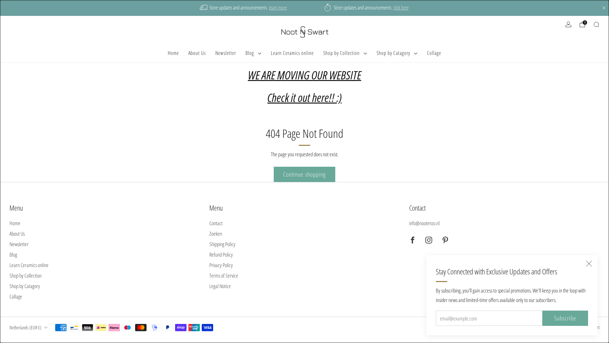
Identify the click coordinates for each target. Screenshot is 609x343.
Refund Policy (221, 254)
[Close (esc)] (589, 263)
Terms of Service (223, 275)
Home (173, 53)
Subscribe (565, 318)
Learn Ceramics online (292, 53)
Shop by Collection (341, 53)
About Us (197, 53)
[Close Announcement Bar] (604, 8)
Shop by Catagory (393, 53)
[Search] (596, 24)
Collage (434, 53)
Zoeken (215, 233)
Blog (250, 53)
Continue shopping (304, 174)
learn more (278, 7)
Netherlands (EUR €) (25, 327)
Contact (216, 223)
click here (401, 7)
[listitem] (244, 8)
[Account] (568, 24)
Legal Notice (220, 286)
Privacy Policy (221, 265)
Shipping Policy (222, 244)
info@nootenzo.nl (424, 223)
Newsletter (225, 53)
